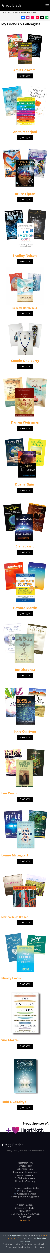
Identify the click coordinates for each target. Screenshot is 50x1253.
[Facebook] (23, 17)
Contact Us (25, 1220)
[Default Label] (32, 17)
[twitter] (42, 17)
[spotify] (46, 17)
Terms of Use (16, 1238)
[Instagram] (27, 17)
